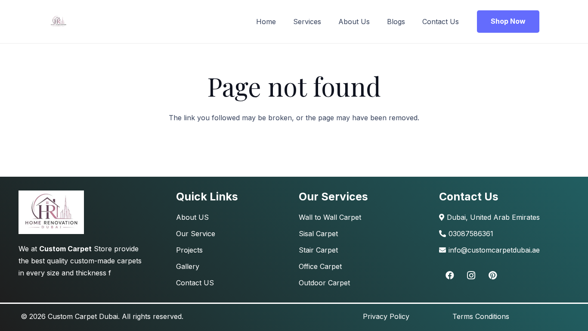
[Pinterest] (493, 275)
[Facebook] (450, 275)
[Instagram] (471, 275)
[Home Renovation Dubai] (51, 212)
